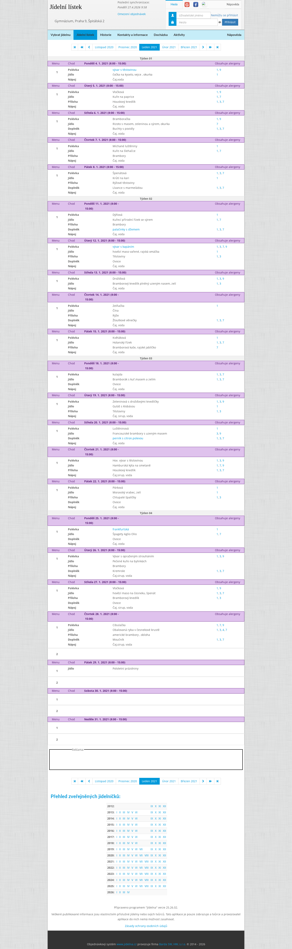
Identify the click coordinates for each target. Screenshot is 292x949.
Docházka (161, 34)
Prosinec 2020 (127, 47)
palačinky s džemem (126, 229)
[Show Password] (219, 22)
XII (164, 806)
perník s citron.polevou (128, 438)
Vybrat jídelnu (61, 34)
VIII (147, 855)
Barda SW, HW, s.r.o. (172, 944)
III (124, 812)
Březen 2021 (189, 47)
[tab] (187, 4)
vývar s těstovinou (124, 70)
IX (152, 806)
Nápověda (233, 4)
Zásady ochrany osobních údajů (146, 926)
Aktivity (179, 34)
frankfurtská (121, 529)
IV (128, 812)
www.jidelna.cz (127, 944)
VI (136, 812)
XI (160, 806)
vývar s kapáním (123, 247)
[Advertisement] (260, 59)
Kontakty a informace (132, 34)
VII (141, 849)
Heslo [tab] (174, 4)
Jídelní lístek (66, 6)
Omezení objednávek (132, 14)
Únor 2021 (169, 47)
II (120, 812)
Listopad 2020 (104, 47)
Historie (105, 34)
